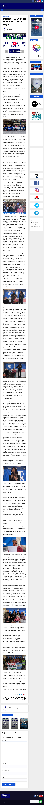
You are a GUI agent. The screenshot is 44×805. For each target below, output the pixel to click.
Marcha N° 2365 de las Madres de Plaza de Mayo (9, 698)
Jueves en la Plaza (6, 16)
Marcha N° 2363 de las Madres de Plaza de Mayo (20, 698)
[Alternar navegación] (21, 10)
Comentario (5, 740)
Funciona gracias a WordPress (6, 802)
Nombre (4, 763)
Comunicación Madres (13, 28)
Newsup (16, 802)
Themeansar (3, 803)
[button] (40, 10)
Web (3, 777)
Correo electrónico (6, 770)
